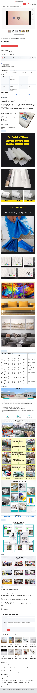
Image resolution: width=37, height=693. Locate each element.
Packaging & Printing (6, 6)
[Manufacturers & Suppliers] (18, 1)
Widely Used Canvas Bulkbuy (6, 684)
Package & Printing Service (13, 6)
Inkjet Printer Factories (30, 680)
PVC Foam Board (12, 667)
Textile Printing (19, 6)
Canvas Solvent (21, 682)
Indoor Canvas (4, 682)
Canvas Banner (10, 682)
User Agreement (23, 689)
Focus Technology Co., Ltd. (12, 689)
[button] (33, 72)
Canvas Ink (15, 682)
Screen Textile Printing (5, 676)
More (1, 686)
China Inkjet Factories (13, 680)
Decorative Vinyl (3, 667)
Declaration (27, 689)
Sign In (2, 66)
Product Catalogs (13, 664)
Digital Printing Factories (5, 680)
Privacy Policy (32, 689)
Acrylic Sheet (20, 667)
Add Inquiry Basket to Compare (19, 34)
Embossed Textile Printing (24, 676)
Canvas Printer (27, 682)
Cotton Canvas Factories (21, 680)
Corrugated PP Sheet (30, 667)
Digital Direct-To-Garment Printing (14, 676)
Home (1, 6)
